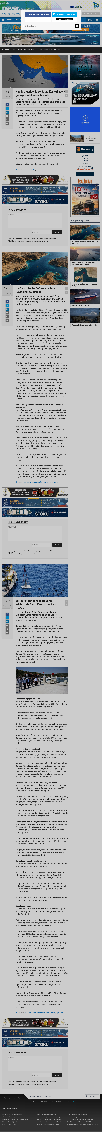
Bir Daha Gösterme (30, 26)
